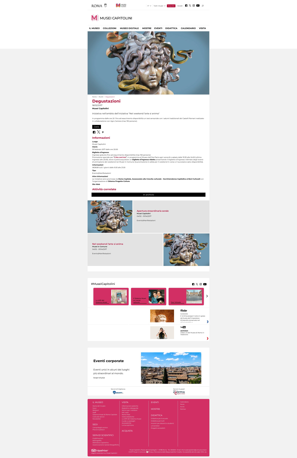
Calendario (188, 28)
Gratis (96, 127)
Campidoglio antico (100, 427)
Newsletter (97, 419)
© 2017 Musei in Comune (137, 452)
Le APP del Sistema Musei (101, 301)
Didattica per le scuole (159, 418)
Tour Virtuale (176, 302)
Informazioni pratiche (130, 406)
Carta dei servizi (99, 417)
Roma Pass (126, 414)
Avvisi (182, 407)
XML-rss (204, 452)
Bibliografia (97, 440)
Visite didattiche (128, 417)
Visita (202, 28)
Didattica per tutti (158, 421)
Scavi (95, 408)
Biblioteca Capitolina (101, 443)
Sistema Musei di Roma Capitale (105, 414)
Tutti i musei (158, 6)
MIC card (125, 412)
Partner (183, 409)
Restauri (96, 410)
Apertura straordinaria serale (153, 211)
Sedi (95, 424)
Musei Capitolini (116, 18)
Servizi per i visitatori (129, 410)
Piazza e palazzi (99, 430)
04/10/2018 (192, 318)
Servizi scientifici (103, 435)
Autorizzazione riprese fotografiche (106, 445)
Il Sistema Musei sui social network (139, 300)
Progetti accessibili (158, 428)
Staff (94, 412)
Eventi (158, 28)
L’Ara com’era (120, 157)
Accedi (179, 6)
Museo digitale (129, 28)
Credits (179, 452)
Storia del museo (99, 406)
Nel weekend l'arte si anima (107, 244)
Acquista (171, 6)
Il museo (94, 28)
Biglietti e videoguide (130, 408)
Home (94, 97)
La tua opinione (128, 425)
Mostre (146, 28)
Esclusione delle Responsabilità (165, 452)
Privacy (150, 452)
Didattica (171, 28)
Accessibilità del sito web (191, 452)
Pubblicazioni (98, 438)
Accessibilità (126, 423)
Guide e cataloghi (128, 421)
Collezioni (109, 28)
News (182, 404)
